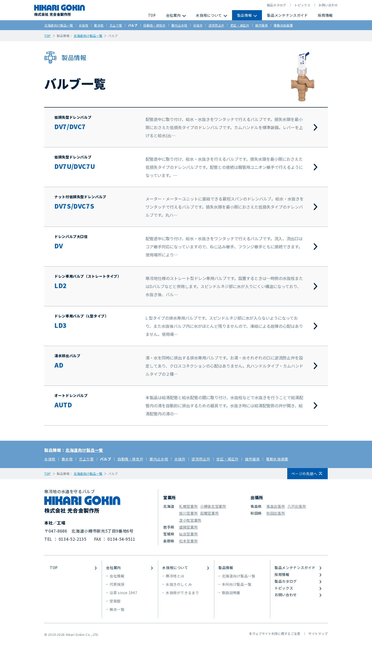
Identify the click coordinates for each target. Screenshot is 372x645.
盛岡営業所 (188, 527)
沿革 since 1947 (123, 592)
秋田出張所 (275, 513)
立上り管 (116, 25)
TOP (152, 15)
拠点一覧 (117, 609)
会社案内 (173, 15)
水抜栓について (209, 15)
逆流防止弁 (216, 25)
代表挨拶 (117, 584)
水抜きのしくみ (179, 584)
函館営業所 (209, 513)
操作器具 (261, 25)
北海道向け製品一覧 (58, 25)
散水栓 (99, 25)
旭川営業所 (188, 513)
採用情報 (325, 15)
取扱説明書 (231, 592)
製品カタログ (276, 5)
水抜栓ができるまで (182, 592)
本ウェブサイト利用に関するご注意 (274, 633)
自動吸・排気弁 (154, 25)
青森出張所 (275, 506)
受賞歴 (115, 600)
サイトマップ (318, 633)
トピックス (302, 5)
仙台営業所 (188, 533)
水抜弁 (198, 25)
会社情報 (117, 575)
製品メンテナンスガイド (287, 15)
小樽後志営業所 (213, 506)
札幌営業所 (188, 506)
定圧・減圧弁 (240, 25)
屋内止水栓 (179, 25)
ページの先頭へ (304, 473)
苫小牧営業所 (190, 520)
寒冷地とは (175, 575)
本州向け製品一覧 (237, 584)
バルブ (133, 25)
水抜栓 (83, 25)
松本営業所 (188, 540)
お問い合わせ (328, 5)
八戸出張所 (296, 506)
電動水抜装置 (283, 25)
